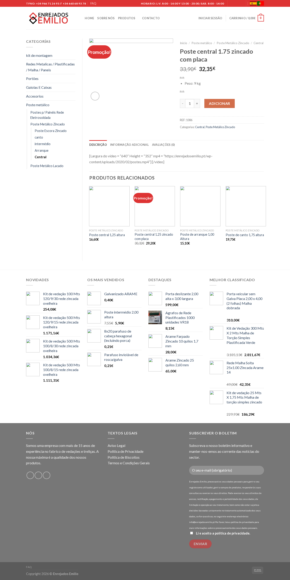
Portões (32, 78)
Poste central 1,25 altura (107, 235)
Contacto (151, 18)
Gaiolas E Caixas (39, 87)
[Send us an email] (235, 3)
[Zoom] (95, 96)
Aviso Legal (116, 445)
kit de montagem (39, 55)
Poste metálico (37, 105)
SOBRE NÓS (106, 18)
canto (39, 137)
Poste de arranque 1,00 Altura (197, 236)
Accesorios (35, 96)
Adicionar (219, 103)
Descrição (98, 144)
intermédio (43, 144)
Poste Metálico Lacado (46, 166)
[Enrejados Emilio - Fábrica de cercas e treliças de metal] (48, 18)
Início (183, 43)
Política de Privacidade (125, 451)
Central (40, 157)
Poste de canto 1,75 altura (245, 235)
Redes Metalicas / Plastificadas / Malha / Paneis (50, 67)
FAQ (93, 3)
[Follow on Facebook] (231, 3)
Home (89, 18)
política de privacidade (232, 533)
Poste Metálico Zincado (47, 124)
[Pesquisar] (80, 18)
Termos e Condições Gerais (129, 463)
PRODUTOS (126, 18)
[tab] (98, 144)
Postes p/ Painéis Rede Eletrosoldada (47, 115)
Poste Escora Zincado (51, 131)
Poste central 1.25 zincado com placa (154, 236)
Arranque (41, 150)
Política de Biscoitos (124, 457)
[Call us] (240, 3)
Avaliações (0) (163, 144)
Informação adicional (129, 144)
